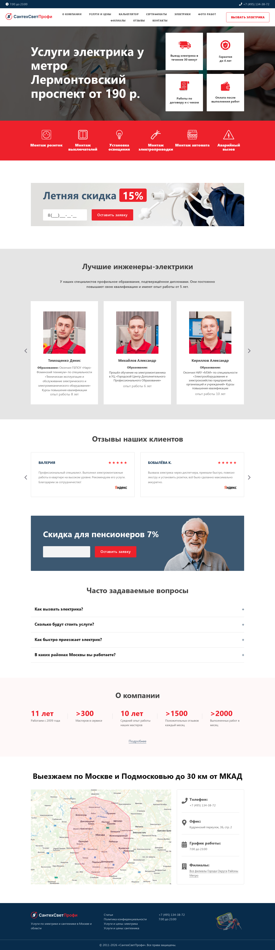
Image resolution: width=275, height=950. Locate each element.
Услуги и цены (100, 14)
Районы (233, 871)
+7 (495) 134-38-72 (255, 4)
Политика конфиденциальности (125, 919)
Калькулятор (129, 14)
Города (212, 871)
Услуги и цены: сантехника (121, 928)
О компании (72, 14)
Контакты (160, 20)
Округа (222, 871)
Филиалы (118, 20)
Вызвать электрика (248, 17)
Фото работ (207, 14)
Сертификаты (156, 14)
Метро (194, 875)
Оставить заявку (112, 214)
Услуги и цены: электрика (121, 923)
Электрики (183, 14)
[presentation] (25, 351)
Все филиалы (198, 871)
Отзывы (139, 20)
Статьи (108, 915)
